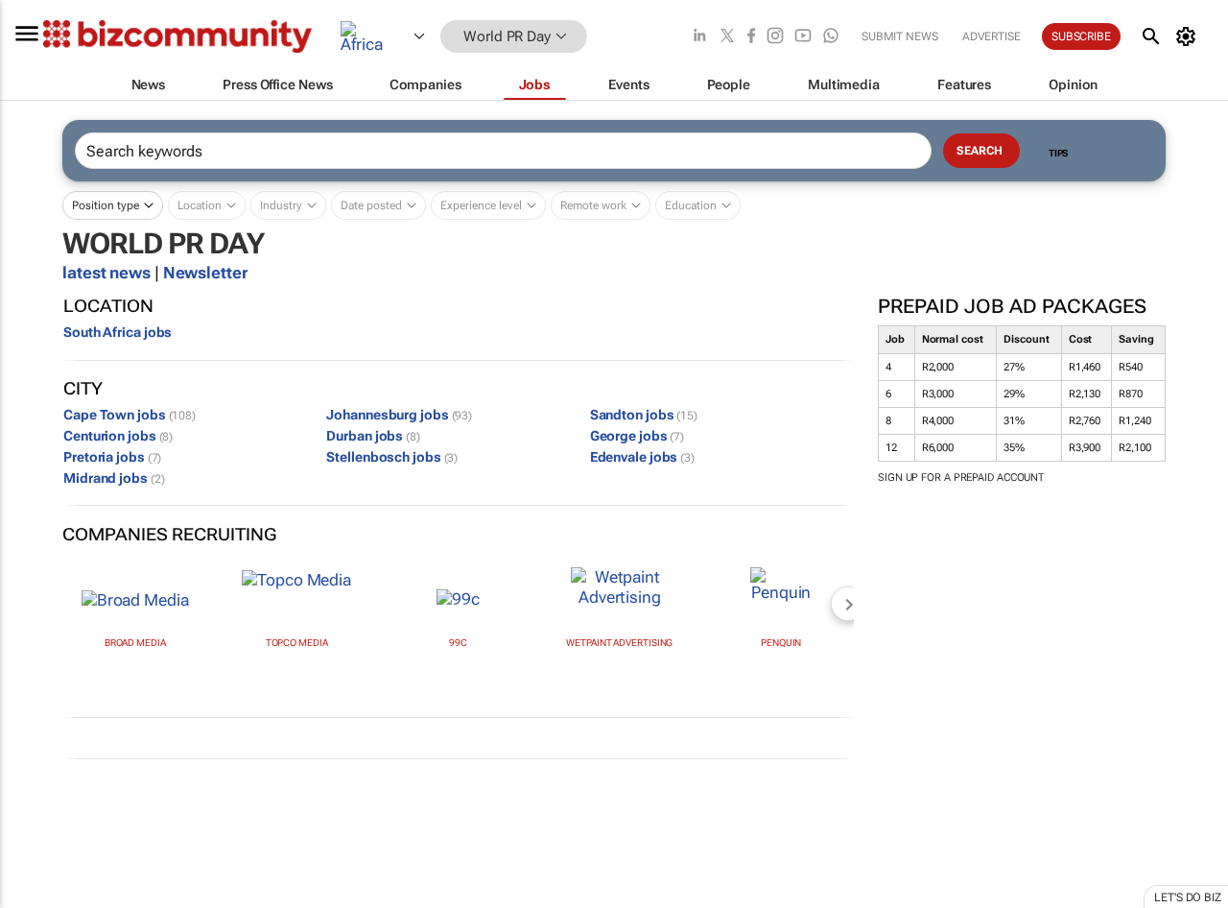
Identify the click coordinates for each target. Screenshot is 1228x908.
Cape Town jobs (129, 414)
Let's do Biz (1187, 897)
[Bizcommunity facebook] (751, 37)
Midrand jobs (113, 478)
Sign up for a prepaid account (961, 477)
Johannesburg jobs (399, 414)
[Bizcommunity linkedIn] (699, 37)
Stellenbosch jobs (392, 457)
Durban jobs (373, 435)
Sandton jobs (643, 414)
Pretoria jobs (112, 457)
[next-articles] (848, 603)
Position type (105, 205)
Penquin (781, 642)
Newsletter (205, 272)
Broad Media (135, 642)
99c (458, 642)
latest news (108, 272)
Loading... (36, 898)
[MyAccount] (1189, 36)
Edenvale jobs (642, 457)
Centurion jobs (118, 435)
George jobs (637, 435)
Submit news (900, 36)
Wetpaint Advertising (619, 642)
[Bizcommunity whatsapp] (830, 37)
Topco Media (297, 642)
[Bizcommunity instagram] (775, 37)
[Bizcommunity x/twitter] (727, 37)
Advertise (991, 36)
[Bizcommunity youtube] (803, 37)
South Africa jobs (117, 332)
